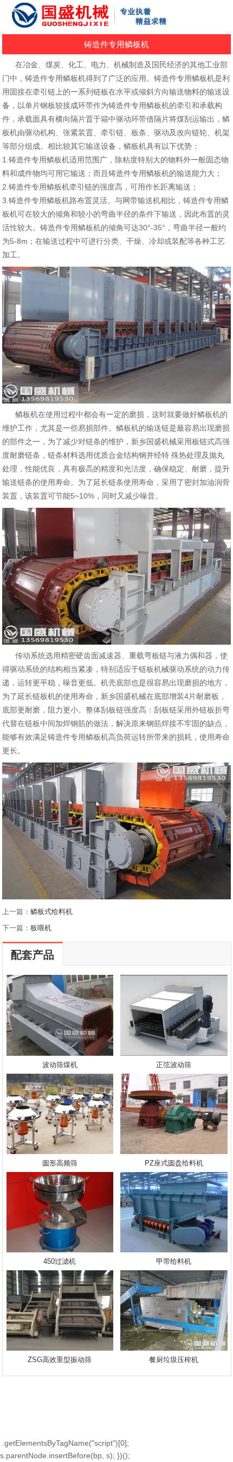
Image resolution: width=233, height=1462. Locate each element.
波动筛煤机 (59, 1065)
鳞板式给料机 (51, 912)
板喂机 (40, 928)
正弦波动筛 (173, 1065)
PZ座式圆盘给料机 (174, 1163)
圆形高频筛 (59, 1163)
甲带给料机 (173, 1261)
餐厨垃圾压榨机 (173, 1360)
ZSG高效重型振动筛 (60, 1360)
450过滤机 (59, 1261)
